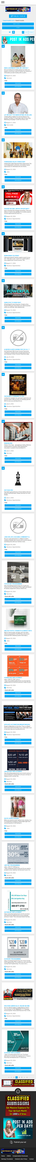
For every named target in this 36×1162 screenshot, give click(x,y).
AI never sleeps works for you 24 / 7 (16, 349)
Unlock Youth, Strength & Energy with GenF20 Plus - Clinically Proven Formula (18, 630)
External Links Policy (21, 1159)
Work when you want (11, 255)
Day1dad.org (8, 490)
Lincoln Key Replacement (13, 771)
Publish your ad (19, 16)
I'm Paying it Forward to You (14, 396)
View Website (18, 86)
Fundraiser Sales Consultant (14, 161)
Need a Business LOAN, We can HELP (16, 68)
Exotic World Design (11, 818)
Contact (31, 1159)
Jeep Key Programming (12, 865)
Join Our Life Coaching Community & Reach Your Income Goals (16, 536)
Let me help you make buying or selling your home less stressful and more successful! (18, 114)
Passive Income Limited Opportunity (16, 208)
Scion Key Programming (12, 959)
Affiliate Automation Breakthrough (17, 724)
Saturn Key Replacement (13, 912)
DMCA (9, 1156)
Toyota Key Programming (13, 583)
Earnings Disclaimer (7, 1159)
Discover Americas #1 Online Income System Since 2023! (17, 1005)
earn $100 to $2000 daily (12, 302)
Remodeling (8, 443)
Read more (18, 83)
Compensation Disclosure (20, 1156)
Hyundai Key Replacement (13, 677)
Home (3, 1156)
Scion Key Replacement (12, 1052)
